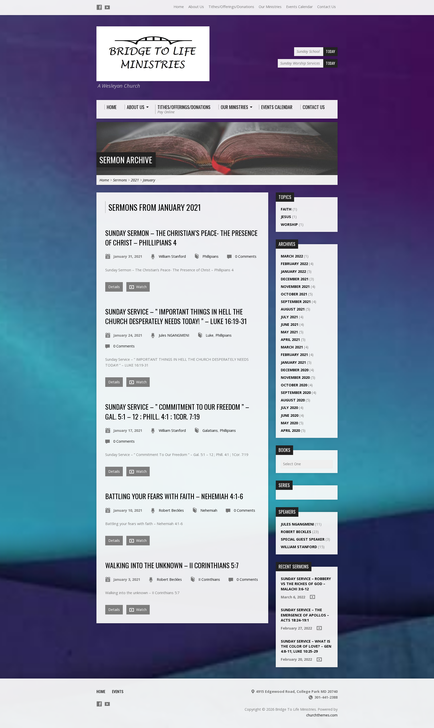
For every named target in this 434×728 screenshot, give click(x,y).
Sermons (120, 180)
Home (179, 6)
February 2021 (294, 354)
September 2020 (296, 392)
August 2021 (293, 309)
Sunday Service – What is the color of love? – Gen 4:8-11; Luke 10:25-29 (306, 646)
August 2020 (293, 400)
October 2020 (294, 385)
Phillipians (210, 256)
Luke (209, 335)
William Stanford (172, 256)
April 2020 (290, 430)
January (149, 180)
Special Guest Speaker (302, 539)
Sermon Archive (125, 160)
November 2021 (295, 286)
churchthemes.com (322, 715)
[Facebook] (99, 7)
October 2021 (294, 294)
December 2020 (294, 370)
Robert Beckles (171, 510)
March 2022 (292, 256)
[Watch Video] (312, 596)
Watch (141, 286)
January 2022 (293, 271)
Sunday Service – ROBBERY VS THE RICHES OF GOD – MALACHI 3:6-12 (306, 583)
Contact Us (326, 6)
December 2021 (294, 279)
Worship (289, 224)
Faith (286, 209)
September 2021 (296, 301)
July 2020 (289, 407)
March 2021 (292, 347)
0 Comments (245, 256)
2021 (135, 180)
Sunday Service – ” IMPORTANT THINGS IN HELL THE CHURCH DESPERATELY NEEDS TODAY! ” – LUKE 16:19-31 (176, 316)
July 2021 (289, 317)
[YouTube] (107, 7)
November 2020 (295, 377)
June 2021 (289, 324)
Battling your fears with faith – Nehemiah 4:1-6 (174, 496)
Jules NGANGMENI (174, 335)
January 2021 (293, 362)
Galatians (210, 430)
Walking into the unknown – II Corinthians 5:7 (172, 565)
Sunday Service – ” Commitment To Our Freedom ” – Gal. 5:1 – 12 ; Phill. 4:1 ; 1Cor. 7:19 (177, 411)
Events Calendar (299, 6)
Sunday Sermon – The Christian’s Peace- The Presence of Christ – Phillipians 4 (181, 237)
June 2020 (289, 415)
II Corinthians (209, 579)
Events (117, 691)
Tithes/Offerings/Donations (231, 6)
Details (114, 286)
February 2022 (294, 263)
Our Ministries (270, 6)
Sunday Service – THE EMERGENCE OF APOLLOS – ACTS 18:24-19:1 (305, 614)
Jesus (286, 216)
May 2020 (289, 423)
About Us (196, 6)
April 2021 (290, 339)
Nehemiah (208, 510)
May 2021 (289, 332)
